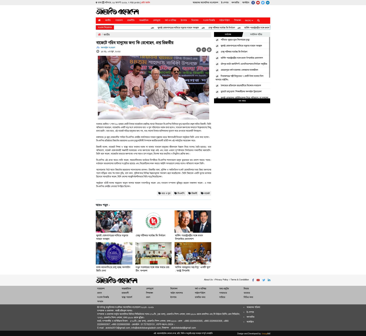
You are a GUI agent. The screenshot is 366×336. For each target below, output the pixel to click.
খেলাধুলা (156, 20)
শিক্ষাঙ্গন (237, 20)
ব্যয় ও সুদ (166, 193)
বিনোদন (195, 20)
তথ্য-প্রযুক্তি (224, 288)
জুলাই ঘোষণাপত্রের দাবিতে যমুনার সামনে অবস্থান (170, 27)
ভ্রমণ (148, 297)
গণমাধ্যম (223, 292)
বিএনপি (181, 193)
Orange (266, 334)
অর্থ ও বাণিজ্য (170, 20)
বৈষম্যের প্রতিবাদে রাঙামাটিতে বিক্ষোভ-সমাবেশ (241, 85)
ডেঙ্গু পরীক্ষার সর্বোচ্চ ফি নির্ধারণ (213, 27)
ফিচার (246, 288)
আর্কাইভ (245, 2)
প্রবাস (99, 292)
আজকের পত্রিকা (253, 307)
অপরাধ (100, 301)
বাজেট (207, 193)
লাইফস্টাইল (224, 20)
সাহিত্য (222, 297)
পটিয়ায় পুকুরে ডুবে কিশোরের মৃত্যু (235, 39)
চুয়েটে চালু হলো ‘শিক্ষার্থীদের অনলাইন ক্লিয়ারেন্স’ (241, 91)
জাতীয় (108, 20)
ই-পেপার (224, 2)
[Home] (99, 20)
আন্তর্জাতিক (143, 20)
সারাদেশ (119, 20)
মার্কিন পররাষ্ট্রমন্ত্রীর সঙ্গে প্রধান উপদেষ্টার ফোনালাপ (257, 27)
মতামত (247, 292)
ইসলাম (184, 20)
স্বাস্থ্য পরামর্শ (127, 297)
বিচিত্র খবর (248, 297)
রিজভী (194, 193)
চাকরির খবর (200, 297)
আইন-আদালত (176, 292)
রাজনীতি (131, 20)
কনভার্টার (235, 2)
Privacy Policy (221, 279)
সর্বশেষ (228, 34)
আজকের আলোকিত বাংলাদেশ (205, 2)
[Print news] (209, 49)
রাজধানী (125, 292)
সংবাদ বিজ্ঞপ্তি (209, 20)
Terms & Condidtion (239, 279)
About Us (208, 279)
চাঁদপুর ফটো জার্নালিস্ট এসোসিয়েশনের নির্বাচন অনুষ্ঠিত (244, 63)
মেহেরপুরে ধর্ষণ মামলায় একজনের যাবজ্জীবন (239, 69)
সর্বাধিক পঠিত (256, 34)
